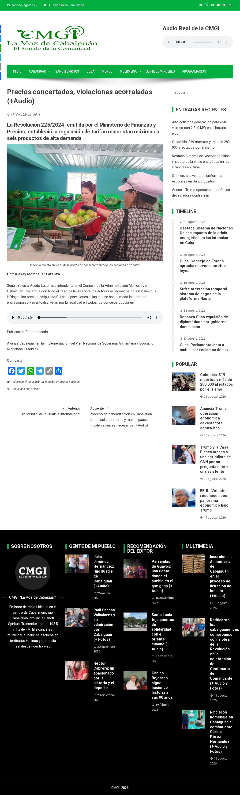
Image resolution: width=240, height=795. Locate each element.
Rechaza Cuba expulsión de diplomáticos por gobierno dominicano (204, 322)
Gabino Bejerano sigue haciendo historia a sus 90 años (162, 685)
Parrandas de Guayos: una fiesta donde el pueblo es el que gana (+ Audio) (162, 576)
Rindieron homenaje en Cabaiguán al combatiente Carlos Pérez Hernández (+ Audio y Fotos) (221, 731)
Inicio (17, 71)
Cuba (90, 71)
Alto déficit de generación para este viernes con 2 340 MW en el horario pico (199, 128)
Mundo (107, 71)
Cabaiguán (37, 71)
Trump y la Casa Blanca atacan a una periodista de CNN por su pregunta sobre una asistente (215, 459)
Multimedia (128, 71)
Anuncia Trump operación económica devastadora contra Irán (213, 418)
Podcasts (62, 382)
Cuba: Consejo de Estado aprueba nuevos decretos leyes (203, 266)
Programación (194, 71)
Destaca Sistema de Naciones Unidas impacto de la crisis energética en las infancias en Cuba (201, 161)
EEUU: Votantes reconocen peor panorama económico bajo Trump (214, 500)
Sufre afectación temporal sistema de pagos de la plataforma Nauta (203, 294)
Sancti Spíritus (67, 71)
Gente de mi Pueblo (160, 71)
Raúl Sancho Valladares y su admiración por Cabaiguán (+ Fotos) (104, 625)
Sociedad (74, 382)
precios (35, 389)
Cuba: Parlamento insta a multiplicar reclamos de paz (204, 347)
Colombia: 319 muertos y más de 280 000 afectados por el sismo (216, 382)
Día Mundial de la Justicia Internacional (50, 411)
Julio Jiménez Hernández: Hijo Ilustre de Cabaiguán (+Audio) (104, 571)
